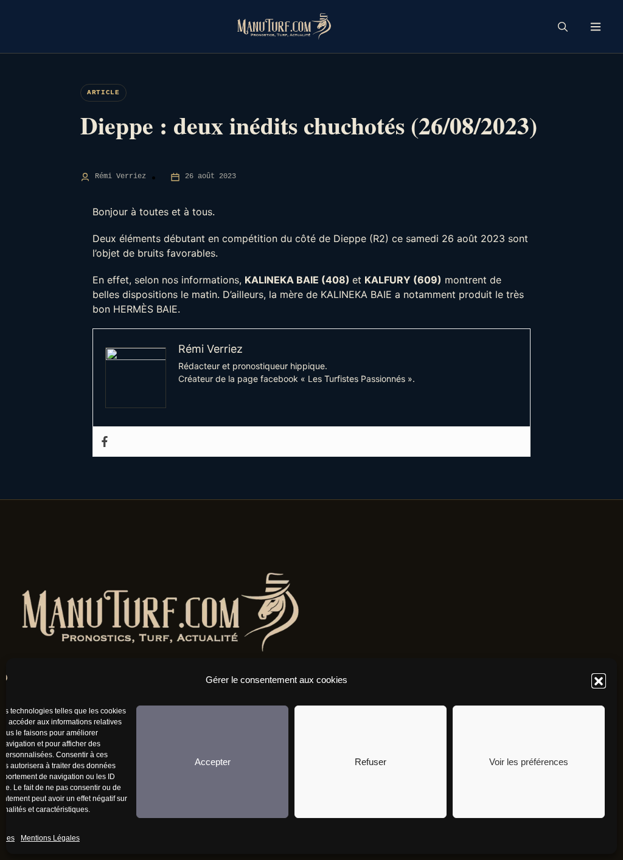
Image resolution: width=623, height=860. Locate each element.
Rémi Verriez (120, 176)
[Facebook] (104, 441)
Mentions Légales (50, 838)
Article (103, 92)
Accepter (213, 762)
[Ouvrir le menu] (596, 26)
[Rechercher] (563, 27)
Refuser (370, 762)
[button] (599, 680)
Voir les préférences (528, 762)
